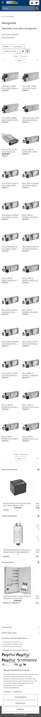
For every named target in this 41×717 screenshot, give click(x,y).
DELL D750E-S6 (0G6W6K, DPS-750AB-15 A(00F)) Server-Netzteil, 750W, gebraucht (30, 216)
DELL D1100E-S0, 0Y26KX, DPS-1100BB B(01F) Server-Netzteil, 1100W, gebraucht (30, 150)
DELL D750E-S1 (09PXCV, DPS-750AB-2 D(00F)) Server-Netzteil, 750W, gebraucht (30, 184)
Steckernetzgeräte (8, 37)
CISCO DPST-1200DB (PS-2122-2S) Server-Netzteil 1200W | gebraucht (29, 87)
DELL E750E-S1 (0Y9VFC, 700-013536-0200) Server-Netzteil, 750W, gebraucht (10, 374)
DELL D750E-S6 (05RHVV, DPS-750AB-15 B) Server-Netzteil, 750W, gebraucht (10, 216)
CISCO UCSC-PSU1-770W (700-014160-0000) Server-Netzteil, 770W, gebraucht (30, 119)
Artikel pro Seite (10, 51)
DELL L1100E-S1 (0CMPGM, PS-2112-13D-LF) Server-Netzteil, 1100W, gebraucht (30, 437)
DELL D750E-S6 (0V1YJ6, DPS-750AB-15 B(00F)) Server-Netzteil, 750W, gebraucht (10, 248)
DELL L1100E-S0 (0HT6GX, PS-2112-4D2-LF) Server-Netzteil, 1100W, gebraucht (10, 406)
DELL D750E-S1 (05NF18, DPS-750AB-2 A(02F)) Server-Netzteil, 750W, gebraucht (10, 184)
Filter (7, 47)
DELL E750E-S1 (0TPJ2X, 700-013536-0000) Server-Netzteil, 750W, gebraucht (30, 342)
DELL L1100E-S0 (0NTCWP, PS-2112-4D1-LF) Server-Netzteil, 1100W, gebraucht (30, 406)
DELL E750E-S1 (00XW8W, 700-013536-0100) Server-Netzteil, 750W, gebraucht (30, 311)
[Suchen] (36, 8)
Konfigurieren (20, 703)
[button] (32, 3)
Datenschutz (17, 691)
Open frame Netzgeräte (10, 34)
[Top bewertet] (38, 562)
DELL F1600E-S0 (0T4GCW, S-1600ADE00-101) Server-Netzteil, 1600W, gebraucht (30, 374)
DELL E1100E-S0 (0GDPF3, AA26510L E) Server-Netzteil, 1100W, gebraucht (10, 279)
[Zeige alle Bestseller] (38, 516)
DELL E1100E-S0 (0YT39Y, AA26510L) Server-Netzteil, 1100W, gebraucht (30, 279)
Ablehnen (20, 709)
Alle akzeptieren (20, 697)
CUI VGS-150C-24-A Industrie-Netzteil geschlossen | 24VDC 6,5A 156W (10, 150)
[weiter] (37, 60)
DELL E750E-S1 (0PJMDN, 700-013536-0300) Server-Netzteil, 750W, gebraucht (10, 342)
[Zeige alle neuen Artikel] (38, 470)
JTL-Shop (24, 714)
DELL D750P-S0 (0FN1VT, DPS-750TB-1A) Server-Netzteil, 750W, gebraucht (30, 248)
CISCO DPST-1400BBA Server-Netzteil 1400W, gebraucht (10, 119)
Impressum (7, 691)
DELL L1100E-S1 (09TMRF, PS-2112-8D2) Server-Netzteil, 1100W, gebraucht (10, 437)
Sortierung (17, 47)
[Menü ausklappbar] (3, 1)
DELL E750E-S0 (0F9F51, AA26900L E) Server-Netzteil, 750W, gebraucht (10, 311)
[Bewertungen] (6, 154)
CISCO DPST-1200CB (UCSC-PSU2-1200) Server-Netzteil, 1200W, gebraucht (10, 87)
